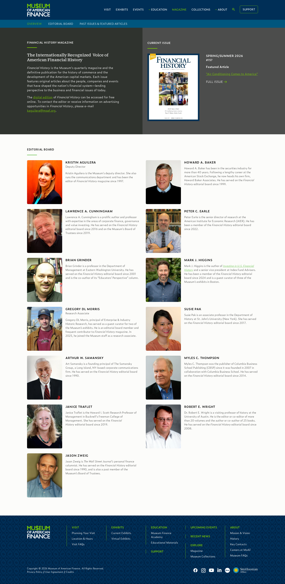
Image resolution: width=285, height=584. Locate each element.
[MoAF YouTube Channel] (211, 570)
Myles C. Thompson (201, 358)
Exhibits (122, 9)
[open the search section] (233, 10)
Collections (200, 9)
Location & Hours (82, 538)
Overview (34, 24)
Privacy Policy (34, 571)
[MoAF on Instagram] (203, 570)
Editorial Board (60, 24)
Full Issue (214, 82)
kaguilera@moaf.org (41, 110)
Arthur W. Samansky (84, 358)
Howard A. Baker (200, 162)
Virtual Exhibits (120, 538)
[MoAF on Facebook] (195, 570)
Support (249, 9)
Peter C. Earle (197, 211)
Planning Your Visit (83, 533)
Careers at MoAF (240, 550)
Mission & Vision (240, 533)
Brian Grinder (78, 260)
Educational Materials (164, 542)
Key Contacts (238, 544)
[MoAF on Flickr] (227, 570)
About (222, 9)
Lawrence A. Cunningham (89, 211)
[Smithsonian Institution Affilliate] (245, 570)
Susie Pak (192, 309)
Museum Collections (202, 556)
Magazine (179, 9)
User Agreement (54, 571)
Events (138, 9)
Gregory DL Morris (82, 309)
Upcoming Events (203, 527)
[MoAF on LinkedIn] (219, 570)
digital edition (43, 97)
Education (159, 9)
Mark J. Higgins (198, 260)
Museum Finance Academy (161, 535)
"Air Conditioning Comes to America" (232, 74)
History (234, 538)
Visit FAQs (78, 544)
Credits (70, 571)
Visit (107, 9)
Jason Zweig (76, 455)
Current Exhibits (121, 533)
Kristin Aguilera (80, 162)
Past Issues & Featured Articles (103, 24)
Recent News (200, 536)
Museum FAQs (239, 555)
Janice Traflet (78, 407)
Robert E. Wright (199, 407)
